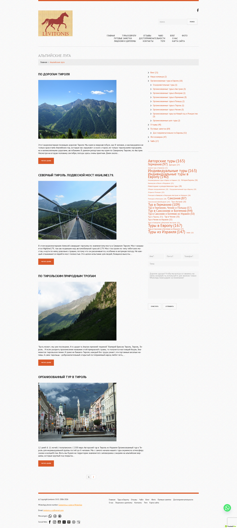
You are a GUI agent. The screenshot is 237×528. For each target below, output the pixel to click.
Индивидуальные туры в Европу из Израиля (164, 180)
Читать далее (46, 161)
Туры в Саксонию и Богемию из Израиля (166, 229)
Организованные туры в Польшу (167, 101)
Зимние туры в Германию (158, 168)
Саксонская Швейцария (159, 202)
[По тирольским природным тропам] (91, 311)
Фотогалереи (156, 137)
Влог (172, 35)
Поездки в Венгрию (157, 199)
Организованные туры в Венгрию (168, 93)
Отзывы (147, 35)
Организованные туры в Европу (164, 80)
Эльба (190, 233)
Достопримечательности (152, 38)
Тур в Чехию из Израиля (160, 219)
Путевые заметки (123, 38)
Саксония (177, 198)
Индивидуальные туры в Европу (168, 175)
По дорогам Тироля (54, 74)
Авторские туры (166, 160)
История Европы (189, 180)
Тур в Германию (164, 204)
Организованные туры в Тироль (167, 105)
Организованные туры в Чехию (167, 109)
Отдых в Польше (156, 192)
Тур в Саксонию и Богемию (170, 210)
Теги (162, 41)
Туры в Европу (129, 35)
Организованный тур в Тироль (62, 377)
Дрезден (174, 165)
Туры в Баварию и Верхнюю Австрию (164, 223)
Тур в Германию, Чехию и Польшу (170, 207)
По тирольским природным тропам (67, 276)
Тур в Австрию (178, 202)
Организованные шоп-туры (165, 120)
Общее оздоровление (158, 189)
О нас (175, 38)
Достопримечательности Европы (168, 133)
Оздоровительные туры (163, 85)
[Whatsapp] (227, 508)
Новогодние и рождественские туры (165, 186)
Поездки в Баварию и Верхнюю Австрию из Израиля (169, 195)
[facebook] (198, 10)
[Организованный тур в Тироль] (91, 412)
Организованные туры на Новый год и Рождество (175, 113)
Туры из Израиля (166, 231)
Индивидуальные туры (172, 170)
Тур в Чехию (172, 216)
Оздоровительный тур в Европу (183, 189)
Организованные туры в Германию (168, 97)
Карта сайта (178, 41)
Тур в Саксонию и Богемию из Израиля (171, 213)
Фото (184, 35)
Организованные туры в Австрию (168, 89)
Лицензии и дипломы (125, 41)
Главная (111, 35)
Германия (158, 164)
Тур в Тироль (155, 217)
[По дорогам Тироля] (91, 109)
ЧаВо (160, 35)
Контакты (148, 41)
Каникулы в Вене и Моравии (161, 183)
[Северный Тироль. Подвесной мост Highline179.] (91, 210)
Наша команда (157, 76)
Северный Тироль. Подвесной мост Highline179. (76, 175)
